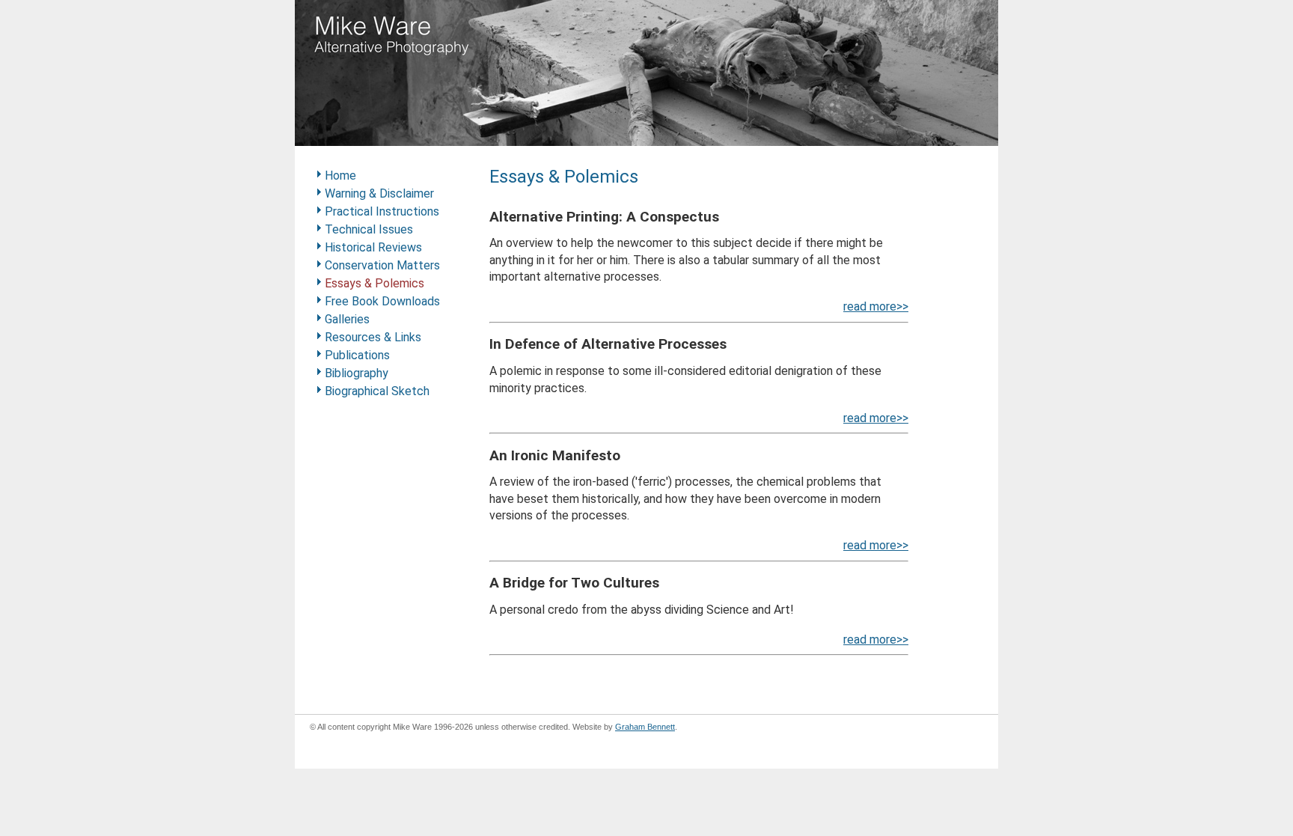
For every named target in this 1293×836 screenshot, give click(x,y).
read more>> (875, 306)
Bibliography (356, 373)
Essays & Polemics (374, 283)
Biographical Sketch (377, 391)
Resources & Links (373, 337)
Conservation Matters (382, 265)
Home (340, 175)
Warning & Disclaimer (379, 193)
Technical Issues (369, 229)
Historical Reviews (373, 247)
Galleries (347, 319)
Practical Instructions (382, 211)
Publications (357, 355)
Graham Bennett (645, 726)
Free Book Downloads (382, 301)
